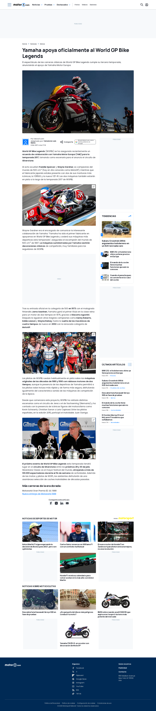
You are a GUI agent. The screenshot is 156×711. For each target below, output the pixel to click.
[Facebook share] (50, 503)
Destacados (62, 4)
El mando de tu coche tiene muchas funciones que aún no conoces (115, 405)
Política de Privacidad (52, 703)
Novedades (115, 422)
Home (24, 44)
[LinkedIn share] (61, 503)
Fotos (77, 5)
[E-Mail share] (67, 503)
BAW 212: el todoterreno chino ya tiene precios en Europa (116, 371)
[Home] (21, 5)
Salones (93, 5)
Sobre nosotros (125, 664)
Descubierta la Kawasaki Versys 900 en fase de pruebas (116, 394)
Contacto (122, 672)
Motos (42, 44)
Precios (113, 376)
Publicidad (123, 668)
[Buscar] (141, 4)
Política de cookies (68, 703)
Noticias (36, 4)
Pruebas (48, 4)
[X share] (56, 503)
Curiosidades (116, 410)
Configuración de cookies (86, 703)
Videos (84, 5)
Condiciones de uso (104, 703)
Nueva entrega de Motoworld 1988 (39, 493)
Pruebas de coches (117, 388)
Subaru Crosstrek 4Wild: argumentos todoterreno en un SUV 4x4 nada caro (115, 382)
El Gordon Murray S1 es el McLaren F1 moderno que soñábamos (113, 417)
